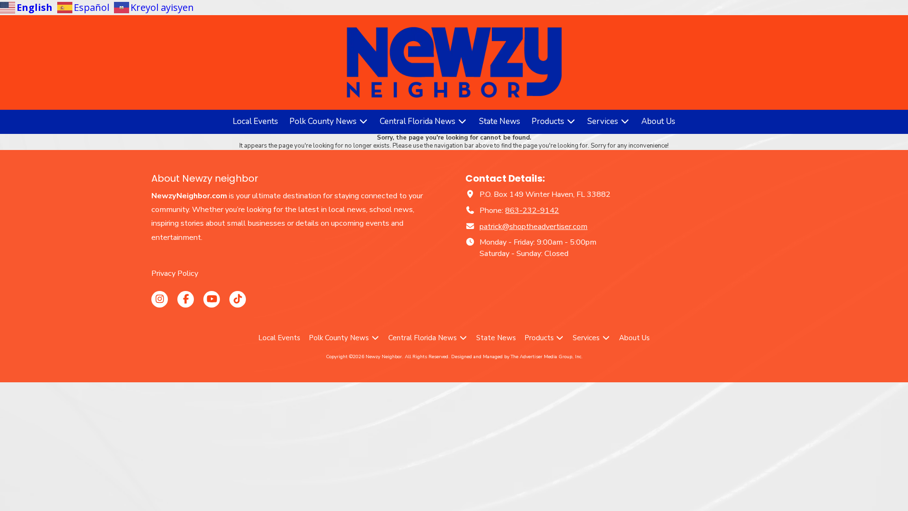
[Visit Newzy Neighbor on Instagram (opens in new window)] (159, 299)
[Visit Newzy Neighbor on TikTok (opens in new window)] (237, 299)
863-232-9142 (532, 210)
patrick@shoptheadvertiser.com (533, 226)
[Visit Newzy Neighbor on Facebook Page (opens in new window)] (185, 299)
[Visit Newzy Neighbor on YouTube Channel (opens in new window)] (211, 299)
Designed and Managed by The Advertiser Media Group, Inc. (517, 356)
